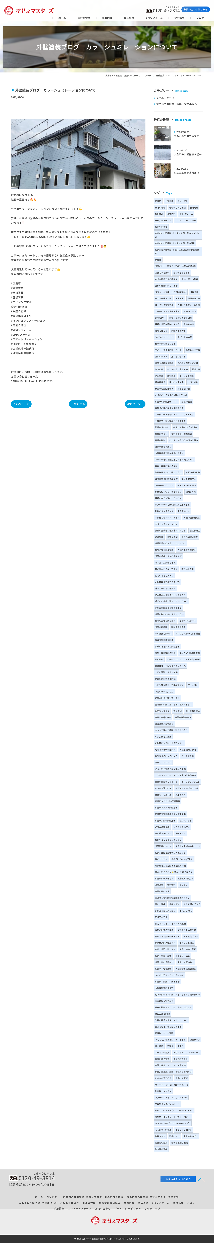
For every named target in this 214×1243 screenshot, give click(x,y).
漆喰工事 (194, 292)
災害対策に (174, 904)
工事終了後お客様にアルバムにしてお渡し (174, 414)
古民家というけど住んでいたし (169, 743)
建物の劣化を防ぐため (165, 620)
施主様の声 (181, 794)
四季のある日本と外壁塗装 (167, 646)
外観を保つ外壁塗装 (187, 549)
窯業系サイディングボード (167, 1104)
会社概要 (194, 207)
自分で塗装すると (181, 272)
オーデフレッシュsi (190, 781)
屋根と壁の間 (184, 388)
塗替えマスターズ (188, 620)
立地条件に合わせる (164, 485)
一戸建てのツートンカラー (167, 517)
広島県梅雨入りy (185, 878)
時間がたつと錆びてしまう (167, 697)
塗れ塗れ (171, 884)
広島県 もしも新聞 (164, 1033)
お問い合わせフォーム (24, 376)
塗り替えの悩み (187, 942)
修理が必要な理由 (177, 207)
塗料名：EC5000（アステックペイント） (174, 1110)
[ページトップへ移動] (201, 1179)
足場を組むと (161, 330)
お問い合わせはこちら (195, 9)
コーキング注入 (162, 1052)
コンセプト (183, 201)
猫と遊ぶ (177, 710)
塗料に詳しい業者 (190, 279)
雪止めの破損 (161, 1142)
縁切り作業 (191, 491)
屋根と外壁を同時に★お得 (167, 324)
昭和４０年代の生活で (165, 749)
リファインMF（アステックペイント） (172, 1123)
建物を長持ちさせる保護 (180, 317)
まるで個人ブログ (192, 904)
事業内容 (171, 213)
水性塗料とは (184, 511)
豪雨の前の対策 (162, 891)
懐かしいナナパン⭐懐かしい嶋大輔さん (174, 871)
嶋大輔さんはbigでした (182, 859)
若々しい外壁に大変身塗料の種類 (170, 768)
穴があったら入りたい (165, 910)
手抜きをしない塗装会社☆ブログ (170, 420)
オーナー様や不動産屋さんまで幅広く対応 (174, 459)
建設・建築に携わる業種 (166, 466)
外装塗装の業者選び (187, 485)
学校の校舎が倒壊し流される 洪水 (171, 1020)
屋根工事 (196, 369)
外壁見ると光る (178, 330)
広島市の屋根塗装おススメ (188, 846)
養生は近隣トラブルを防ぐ (185, 427)
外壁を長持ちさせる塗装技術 (168, 556)
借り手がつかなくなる (165, 343)
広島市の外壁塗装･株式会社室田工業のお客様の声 (177, 251)
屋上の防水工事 (176, 382)
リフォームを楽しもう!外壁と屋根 (170, 292)
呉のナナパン (161, 859)
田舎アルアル (161, 917)
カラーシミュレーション (166, 523)
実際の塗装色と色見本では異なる (170, 530)
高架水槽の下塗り (163, 446)
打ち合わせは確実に (164, 549)
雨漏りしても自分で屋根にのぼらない (172, 897)
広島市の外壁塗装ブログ (166, 401)
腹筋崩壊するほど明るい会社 (168, 472)
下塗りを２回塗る (184, 1129)
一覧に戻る (78, 404)
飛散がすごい (161, 433)
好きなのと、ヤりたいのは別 (168, 1026)
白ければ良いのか (190, 536)
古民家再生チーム (183, 717)
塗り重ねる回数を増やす (166, 478)
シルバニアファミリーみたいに (169, 975)
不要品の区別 (187, 569)
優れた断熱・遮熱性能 (181, 433)
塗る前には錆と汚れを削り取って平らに (173, 704)
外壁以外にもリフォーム (166, 781)
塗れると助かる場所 (164, 362)
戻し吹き (159, 1045)
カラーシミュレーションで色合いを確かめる (175, 775)
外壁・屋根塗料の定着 (165, 652)
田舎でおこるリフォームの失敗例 (170, 923)
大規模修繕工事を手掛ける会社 (169, 453)
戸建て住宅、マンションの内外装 (170, 1065)
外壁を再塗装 (161, 627)
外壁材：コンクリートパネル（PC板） (173, 1116)
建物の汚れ (160, 317)
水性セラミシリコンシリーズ (186, 1052)
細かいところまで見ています (168, 839)
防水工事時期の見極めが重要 (168, 607)
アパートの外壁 (185, 337)
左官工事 (171, 375)
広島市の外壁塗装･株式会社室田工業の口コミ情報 (177, 235)
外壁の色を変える (192, 517)
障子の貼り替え (193, 710)
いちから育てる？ (163, 1078)
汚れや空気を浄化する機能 (188, 633)
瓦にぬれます (161, 356)
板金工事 (180, 298)
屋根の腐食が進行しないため (168, 498)
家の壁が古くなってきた (166, 569)
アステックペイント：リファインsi (171, 1097)
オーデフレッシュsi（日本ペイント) (171, 1084)
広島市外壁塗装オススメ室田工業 (170, 814)
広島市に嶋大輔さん (164, 878)
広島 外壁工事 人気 (165, 949)
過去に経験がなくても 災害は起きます (173, 1007)
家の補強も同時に (163, 633)
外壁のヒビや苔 (193, 349)
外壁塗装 (169, 201)
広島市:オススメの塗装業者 (167, 801)
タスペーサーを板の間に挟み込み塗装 (172, 504)
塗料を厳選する (189, 478)
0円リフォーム (186, 213)
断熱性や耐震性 (178, 627)
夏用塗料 (159, 659)
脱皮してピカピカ (163, 762)
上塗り (181, 1045)
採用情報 (159, 213)
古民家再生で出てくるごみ (167, 582)
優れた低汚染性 (162, 1058)
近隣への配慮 (182, 1078)
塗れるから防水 (178, 356)
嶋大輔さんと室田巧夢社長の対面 (170, 865)
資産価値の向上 (180, 1058)
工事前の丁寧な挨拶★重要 (167, 311)
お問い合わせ (161, 226)
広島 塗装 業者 (188, 949)
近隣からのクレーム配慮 (189, 304)
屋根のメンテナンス (164, 511)
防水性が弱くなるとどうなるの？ (170, 594)
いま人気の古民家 (163, 736)
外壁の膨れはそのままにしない (169, 614)
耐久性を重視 (161, 1149)
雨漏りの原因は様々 (164, 388)
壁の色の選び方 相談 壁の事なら (176, 104)
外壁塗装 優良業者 (188, 749)
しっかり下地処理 (163, 1129)
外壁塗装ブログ (191, 936)
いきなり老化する (181, 826)
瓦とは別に (193, 685)
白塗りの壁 (172, 536)
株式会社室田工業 (163, 220)
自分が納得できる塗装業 (166, 279)
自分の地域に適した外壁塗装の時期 (183, 659)
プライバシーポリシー (186, 220)
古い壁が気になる (163, 833)
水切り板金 (193, 382)
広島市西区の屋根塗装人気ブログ (170, 852)
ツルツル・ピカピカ (164, 337)
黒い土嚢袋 (160, 904)
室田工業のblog (162, 1013)
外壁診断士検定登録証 (186, 968)
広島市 (158, 201)
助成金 (158, 259)
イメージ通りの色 (163, 788)
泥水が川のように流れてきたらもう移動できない (177, 994)
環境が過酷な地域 (179, 1142)
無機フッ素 (160, 1136)
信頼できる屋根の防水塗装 (167, 936)
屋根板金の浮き (191, 1136)
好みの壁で (181, 833)
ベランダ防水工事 (163, 298)
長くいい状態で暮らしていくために (171, 601)
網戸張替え (160, 382)
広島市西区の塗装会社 (165, 942)
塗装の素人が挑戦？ (164, 723)
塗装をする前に (162, 427)
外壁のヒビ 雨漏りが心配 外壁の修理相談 (175, 266)
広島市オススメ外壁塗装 (166, 807)
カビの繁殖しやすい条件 (166, 672)
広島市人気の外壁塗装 (165, 820)
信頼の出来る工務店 (164, 930)
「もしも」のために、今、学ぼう (170, 1039)
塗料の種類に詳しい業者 (166, 285)
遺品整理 (159, 536)
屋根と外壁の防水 (186, 962)
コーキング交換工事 (164, 304)
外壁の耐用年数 (193, 472)
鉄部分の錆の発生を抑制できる (169, 408)
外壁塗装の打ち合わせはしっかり (170, 543)
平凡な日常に (186, 910)
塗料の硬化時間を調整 (190, 652)
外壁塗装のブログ (163, 846)
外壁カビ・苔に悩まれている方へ (170, 665)
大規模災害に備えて (164, 988)
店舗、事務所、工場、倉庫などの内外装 (173, 1071)
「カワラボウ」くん (164, 691)
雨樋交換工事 (194, 298)
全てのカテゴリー (166, 98)
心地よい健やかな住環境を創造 (183, 440)
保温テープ (195, 1039)
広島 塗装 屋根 (163, 955)
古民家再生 (195, 530)
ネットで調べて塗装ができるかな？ (171, 730)
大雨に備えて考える (164, 1000)
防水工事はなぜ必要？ (165, 588)
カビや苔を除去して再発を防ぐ (169, 685)
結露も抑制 (160, 440)
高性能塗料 (189, 324)
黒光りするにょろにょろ (166, 756)
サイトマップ (152, 1208)
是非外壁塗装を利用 (164, 640)
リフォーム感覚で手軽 (165, 562)
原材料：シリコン (163, 1091)
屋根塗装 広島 (183, 955)
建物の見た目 (190, 311)
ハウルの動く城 (162, 826)
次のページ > (135, 404)
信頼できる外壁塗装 (187, 930)
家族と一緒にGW (163, 717)
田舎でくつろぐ (162, 710)
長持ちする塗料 (162, 272)
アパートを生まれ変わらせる (168, 349)
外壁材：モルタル (163, 794)
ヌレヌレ (184, 884)
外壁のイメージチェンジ (187, 788)
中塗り (170, 1045)
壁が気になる (186, 820)
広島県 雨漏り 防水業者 (167, 981)
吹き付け (159, 369)
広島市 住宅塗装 (163, 968)
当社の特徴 (160, 207)
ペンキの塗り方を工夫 (177, 369)
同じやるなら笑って (164, 575)
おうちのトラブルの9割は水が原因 (171, 395)
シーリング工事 (187, 375)
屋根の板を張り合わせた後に (168, 491)
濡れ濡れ (159, 884)
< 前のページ (21, 404)
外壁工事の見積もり (164, 962)
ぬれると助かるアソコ (188, 362)
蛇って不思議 (188, 756)
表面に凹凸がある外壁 (165, 678)
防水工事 (159, 375)
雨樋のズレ (174, 1136)
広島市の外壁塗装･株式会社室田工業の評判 (175, 243)
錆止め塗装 (187, 401)
